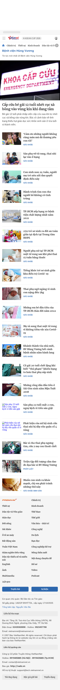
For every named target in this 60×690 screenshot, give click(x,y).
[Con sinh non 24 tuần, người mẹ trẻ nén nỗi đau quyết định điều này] (11, 176)
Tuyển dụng (49, 677)
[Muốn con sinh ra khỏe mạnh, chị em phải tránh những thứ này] (11, 484)
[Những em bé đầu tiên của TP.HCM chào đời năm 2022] (11, 312)
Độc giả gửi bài (31, 677)
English (6, 564)
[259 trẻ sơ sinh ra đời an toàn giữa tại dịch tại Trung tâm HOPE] (11, 235)
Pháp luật (28, 469)
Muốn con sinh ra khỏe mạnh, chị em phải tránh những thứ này (37, 483)
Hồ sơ (34, 564)
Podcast (35, 576)
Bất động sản (9, 541)
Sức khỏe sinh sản (32, 491)
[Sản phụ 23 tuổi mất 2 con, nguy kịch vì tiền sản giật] (11, 409)
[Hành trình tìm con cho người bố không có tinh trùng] (11, 196)
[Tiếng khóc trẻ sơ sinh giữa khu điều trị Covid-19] (11, 275)
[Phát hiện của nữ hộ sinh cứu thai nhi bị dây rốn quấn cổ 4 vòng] (11, 428)
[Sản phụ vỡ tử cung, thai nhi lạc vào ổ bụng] (11, 158)
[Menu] (4, 38)
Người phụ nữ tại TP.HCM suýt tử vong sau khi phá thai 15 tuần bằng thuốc (40, 254)
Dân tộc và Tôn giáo (12, 511)
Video (34, 570)
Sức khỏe (28, 145)
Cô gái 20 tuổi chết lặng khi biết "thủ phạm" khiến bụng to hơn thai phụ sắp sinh (40, 369)
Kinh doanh (34, 46)
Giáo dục (6, 517)
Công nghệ (37, 529)
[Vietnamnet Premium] (9, 501)
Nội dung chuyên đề (41, 558)
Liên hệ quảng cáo (12, 647)
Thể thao (35, 511)
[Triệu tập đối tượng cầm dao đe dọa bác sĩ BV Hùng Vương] (11, 466)
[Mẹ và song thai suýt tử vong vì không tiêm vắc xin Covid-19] (11, 331)
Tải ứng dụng (11, 677)
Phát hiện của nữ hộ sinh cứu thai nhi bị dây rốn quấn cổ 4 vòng (40, 426)
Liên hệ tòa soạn (11, 613)
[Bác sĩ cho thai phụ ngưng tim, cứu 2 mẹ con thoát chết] (11, 447)
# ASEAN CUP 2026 (31, 38)
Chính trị (11, 46)
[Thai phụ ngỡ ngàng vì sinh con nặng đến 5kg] (11, 293)
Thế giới (35, 517)
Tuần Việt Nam (9, 546)
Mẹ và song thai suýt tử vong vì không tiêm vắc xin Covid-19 (40, 329)
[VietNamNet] (3, 45)
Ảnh (4, 570)
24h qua (6, 581)
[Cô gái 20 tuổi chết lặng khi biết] (11, 370)
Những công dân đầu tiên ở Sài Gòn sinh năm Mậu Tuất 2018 (39, 388)
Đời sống (6, 523)
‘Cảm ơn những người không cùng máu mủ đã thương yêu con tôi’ (40, 137)
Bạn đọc (35, 541)
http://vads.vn (17, 666)
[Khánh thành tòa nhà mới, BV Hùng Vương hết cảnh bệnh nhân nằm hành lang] (11, 350)
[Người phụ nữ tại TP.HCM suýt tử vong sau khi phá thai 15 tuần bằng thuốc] (11, 255)
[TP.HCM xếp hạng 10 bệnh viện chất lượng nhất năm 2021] (11, 216)
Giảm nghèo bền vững (13, 552)
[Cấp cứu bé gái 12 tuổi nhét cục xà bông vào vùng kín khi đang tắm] (30, 80)
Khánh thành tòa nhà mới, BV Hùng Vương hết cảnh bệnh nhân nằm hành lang (38, 349)
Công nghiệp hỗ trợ (41, 546)
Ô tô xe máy (8, 535)
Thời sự (22, 46)
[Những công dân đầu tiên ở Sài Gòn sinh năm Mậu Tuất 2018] (11, 390)
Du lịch (35, 535)
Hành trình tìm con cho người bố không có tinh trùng (37, 195)
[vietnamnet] (13, 40)
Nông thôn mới (39, 552)
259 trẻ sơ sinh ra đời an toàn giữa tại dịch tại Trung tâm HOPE (40, 234)
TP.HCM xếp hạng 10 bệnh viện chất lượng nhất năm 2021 (38, 215)
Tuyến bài (15, 589)
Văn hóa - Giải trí (40, 523)
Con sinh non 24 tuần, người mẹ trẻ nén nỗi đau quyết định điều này (40, 175)
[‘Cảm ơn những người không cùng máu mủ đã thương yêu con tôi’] (11, 138)
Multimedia (8, 576)
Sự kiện (44, 589)
